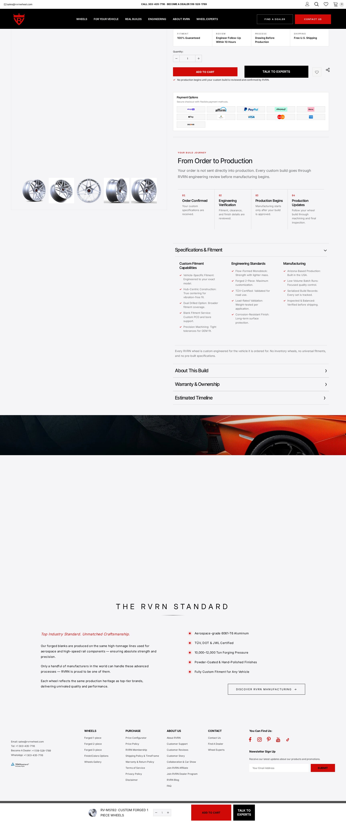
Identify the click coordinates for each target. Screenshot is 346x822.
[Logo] (25, 19)
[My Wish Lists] (326, 4)
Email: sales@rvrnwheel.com (27, 741)
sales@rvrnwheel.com (19, 4)
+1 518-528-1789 (41, 750)
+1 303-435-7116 (33, 755)
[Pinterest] (269, 739)
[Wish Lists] (316, 71)
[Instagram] (259, 739)
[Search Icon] (316, 4)
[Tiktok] (287, 739)
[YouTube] (278, 739)
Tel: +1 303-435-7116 (23, 746)
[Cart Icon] (335, 4)
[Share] (327, 70)
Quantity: (178, 51)
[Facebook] (250, 739)
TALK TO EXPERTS (276, 71)
